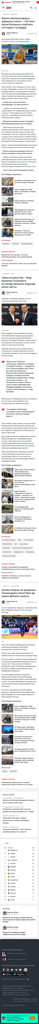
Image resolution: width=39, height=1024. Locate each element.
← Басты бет (5, 14)
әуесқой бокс (7, 552)
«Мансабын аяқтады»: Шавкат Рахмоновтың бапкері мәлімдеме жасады (16, 820)
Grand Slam (13, 771)
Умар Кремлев (7, 544)
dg (28, 979)
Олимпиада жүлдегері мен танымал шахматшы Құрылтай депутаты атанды (17, 783)
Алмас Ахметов (11, 292)
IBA (16, 544)
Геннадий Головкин (9, 540)
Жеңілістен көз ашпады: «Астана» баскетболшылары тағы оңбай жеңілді (17, 256)
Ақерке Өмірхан (12, 33)
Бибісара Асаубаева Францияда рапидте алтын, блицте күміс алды (18, 801)
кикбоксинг (6, 548)
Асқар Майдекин (26, 243)
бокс (19, 540)
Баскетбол (14, 14)
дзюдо (5, 771)
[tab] (6, 843)
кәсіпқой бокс (28, 540)
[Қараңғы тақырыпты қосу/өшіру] (35, 7)
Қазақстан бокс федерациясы (22, 548)
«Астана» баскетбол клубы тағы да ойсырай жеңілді (19, 265)
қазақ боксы (24, 544)
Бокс (12, 273)
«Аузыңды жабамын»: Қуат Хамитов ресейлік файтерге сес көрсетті (17, 830)
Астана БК (15, 243)
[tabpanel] (19, 874)
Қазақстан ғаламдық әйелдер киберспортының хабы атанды (14, 933)
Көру (32, 1018)
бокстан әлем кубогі (9, 556)
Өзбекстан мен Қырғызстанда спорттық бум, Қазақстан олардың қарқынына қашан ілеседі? (19, 920)
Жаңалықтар (15, 586)
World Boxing (30, 552)
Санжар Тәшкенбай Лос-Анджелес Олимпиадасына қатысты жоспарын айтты (18, 568)
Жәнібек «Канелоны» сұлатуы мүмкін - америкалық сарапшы (17, 577)
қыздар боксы (18, 552)
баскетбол (6, 243)
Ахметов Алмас (12, 912)
